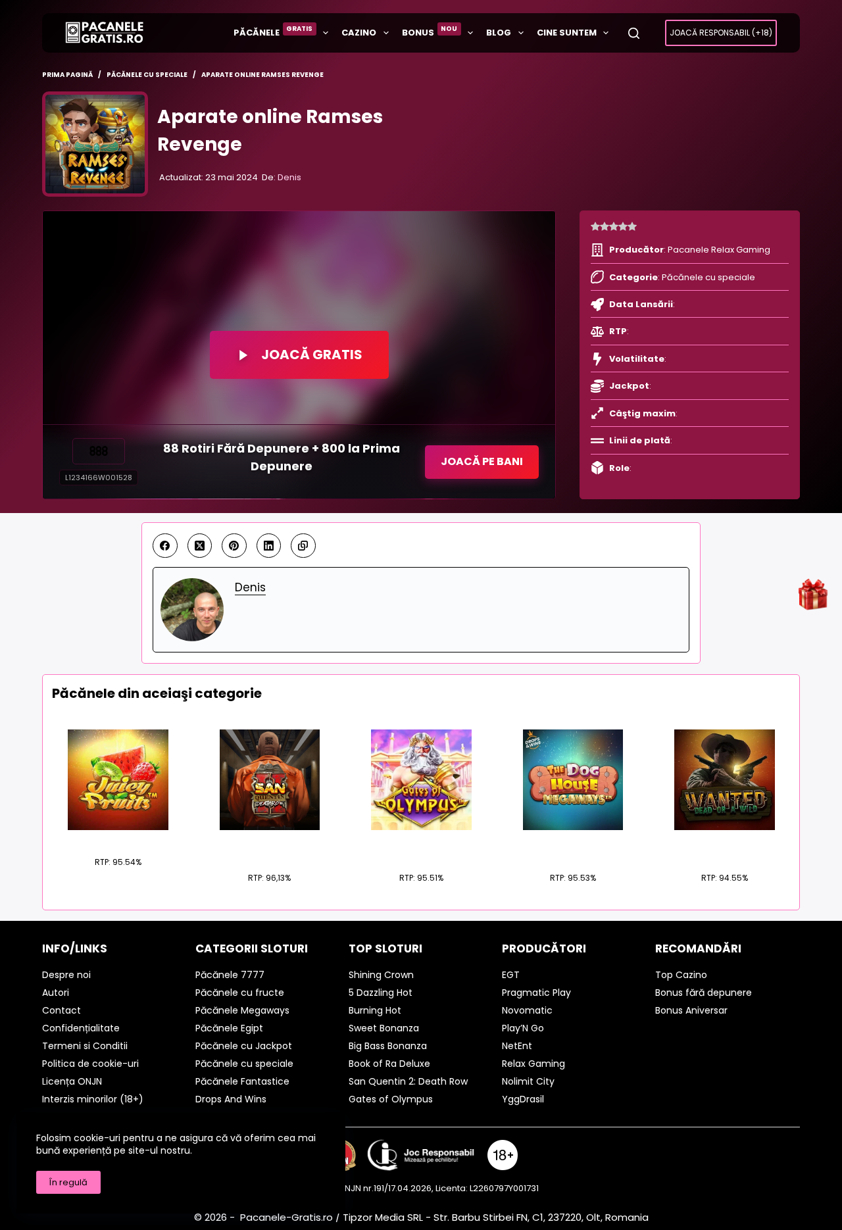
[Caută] (633, 33)
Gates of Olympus (421, 845)
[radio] (595, 227)
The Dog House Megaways (572, 845)
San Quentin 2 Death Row (269, 845)
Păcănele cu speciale (708, 277)
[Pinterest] (234, 545)
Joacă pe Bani (482, 461)
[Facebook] (165, 545)
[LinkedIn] (269, 545)
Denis (289, 177)
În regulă (68, 1182)
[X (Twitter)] (199, 545)
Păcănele (273, 31)
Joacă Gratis (311, 354)
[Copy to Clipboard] (303, 545)
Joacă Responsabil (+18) (721, 32)
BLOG (498, 32)
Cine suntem (567, 32)
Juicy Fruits (117, 837)
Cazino (358, 32)
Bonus (430, 31)
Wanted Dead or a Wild (724, 845)
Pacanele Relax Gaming (719, 249)
